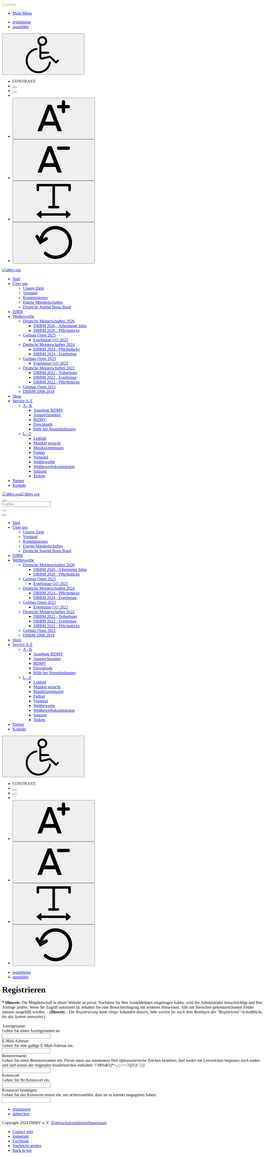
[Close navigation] (4, 515)
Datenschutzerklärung (70, 1123)
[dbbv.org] (11, 270)
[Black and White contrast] (15, 92)
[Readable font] (54, 201)
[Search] (4, 500)
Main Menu (22, 13)
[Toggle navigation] (4, 510)
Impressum (97, 1123)
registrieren (22, 22)
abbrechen (21, 1114)
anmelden (20, 27)
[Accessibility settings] (43, 54)
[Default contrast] (15, 87)
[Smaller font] (54, 160)
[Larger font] (54, 118)
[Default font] (54, 243)
